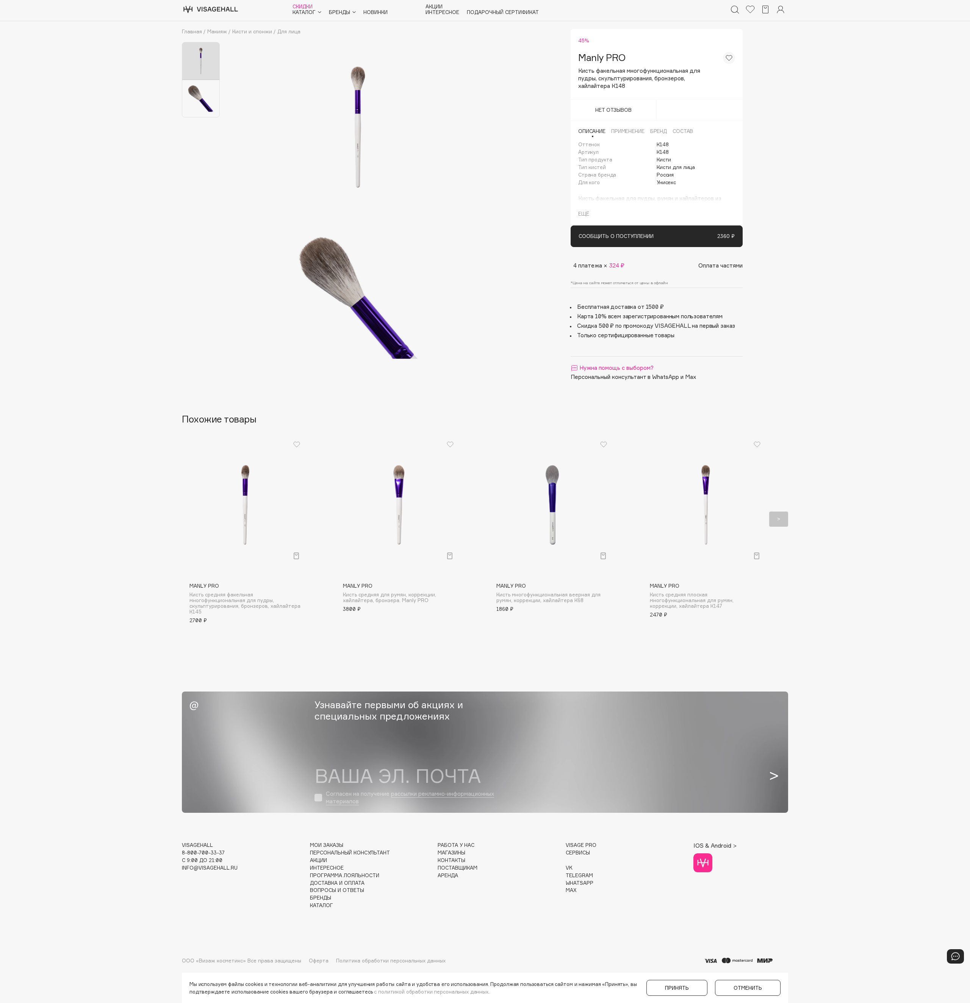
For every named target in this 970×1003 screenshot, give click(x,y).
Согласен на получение (410, 797)
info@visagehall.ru (210, 868)
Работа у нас (456, 845)
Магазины (451, 853)
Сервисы (578, 853)
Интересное (442, 12)
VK (569, 868)
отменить (748, 988)
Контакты (451, 860)
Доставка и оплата (337, 883)
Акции (434, 6)
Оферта (319, 961)
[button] (191, 519)
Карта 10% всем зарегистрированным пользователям (650, 316)
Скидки (303, 6)
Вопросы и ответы (337, 890)
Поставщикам (457, 868)
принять (677, 988)
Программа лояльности (344, 875)
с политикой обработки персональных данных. (432, 992)
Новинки (375, 12)
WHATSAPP (579, 883)
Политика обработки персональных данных (391, 961)
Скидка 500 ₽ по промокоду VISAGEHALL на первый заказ (656, 325)
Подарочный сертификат (503, 12)
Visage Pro (581, 845)
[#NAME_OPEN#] (955, 956)
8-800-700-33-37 (203, 853)
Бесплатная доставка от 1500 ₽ (620, 306)
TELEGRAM (579, 875)
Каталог (321, 905)
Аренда (448, 875)
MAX (571, 890)
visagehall (197, 845)
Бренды (320, 898)
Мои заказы (326, 845)
